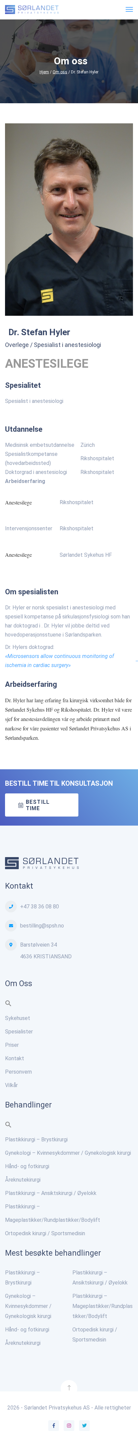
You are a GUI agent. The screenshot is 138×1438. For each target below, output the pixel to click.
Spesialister (19, 1031)
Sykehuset (17, 1018)
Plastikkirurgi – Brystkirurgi (36, 1139)
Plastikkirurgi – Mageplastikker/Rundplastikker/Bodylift (102, 1306)
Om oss (60, 72)
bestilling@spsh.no (42, 925)
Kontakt (14, 1058)
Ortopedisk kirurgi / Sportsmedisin (45, 1233)
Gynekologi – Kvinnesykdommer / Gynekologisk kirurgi (68, 1153)
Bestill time (38, 805)
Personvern (18, 1072)
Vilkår (11, 1085)
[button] (8, 1005)
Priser (12, 1045)
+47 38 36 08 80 (39, 906)
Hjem (44, 72)
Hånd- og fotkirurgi (27, 1166)
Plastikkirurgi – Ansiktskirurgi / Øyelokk (50, 1193)
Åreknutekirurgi (23, 1180)
